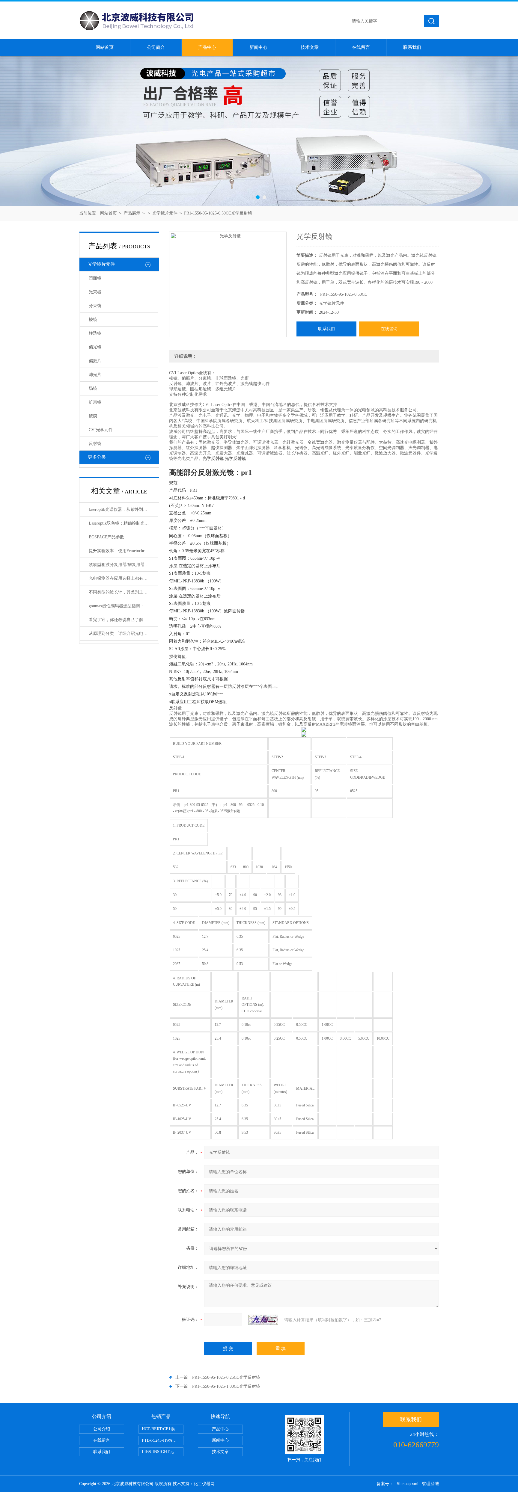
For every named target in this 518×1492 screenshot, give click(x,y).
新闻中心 (258, 47)
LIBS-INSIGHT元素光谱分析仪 (162, 1451)
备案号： (385, 1484)
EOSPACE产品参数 (106, 537)
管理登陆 (430, 1484)
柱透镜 (95, 333)
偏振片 (95, 361)
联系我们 (412, 47)
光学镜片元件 (164, 213)
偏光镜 (95, 347)
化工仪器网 (204, 1484)
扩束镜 (95, 402)
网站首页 (105, 47)
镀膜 (93, 416)
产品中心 (207, 47)
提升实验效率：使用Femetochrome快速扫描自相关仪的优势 (123, 551)
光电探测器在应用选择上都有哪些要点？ (123, 578)
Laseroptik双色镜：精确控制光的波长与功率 (123, 523)
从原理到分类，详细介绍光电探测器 (122, 633)
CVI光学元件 (101, 430)
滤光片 (95, 374)
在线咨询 (389, 329)
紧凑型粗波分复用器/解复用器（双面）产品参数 (123, 564)
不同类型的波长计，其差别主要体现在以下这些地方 (123, 592)
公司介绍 (101, 1429)
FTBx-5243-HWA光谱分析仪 (162, 1440)
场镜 (93, 388)
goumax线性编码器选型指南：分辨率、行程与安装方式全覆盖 (123, 606)
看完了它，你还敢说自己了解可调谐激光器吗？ (123, 619)
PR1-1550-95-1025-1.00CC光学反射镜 (226, 1386)
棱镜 (93, 319)
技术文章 (310, 47)
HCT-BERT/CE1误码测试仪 (162, 1429)
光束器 (95, 292)
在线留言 (361, 47)
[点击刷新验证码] (263, 1320)
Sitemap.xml (407, 1484)
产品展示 (132, 213)
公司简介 (156, 47)
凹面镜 (95, 278)
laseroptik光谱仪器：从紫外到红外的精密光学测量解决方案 (123, 509)
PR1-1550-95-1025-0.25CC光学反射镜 (226, 1377)
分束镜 (95, 305)
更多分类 (97, 457)
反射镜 (95, 443)
